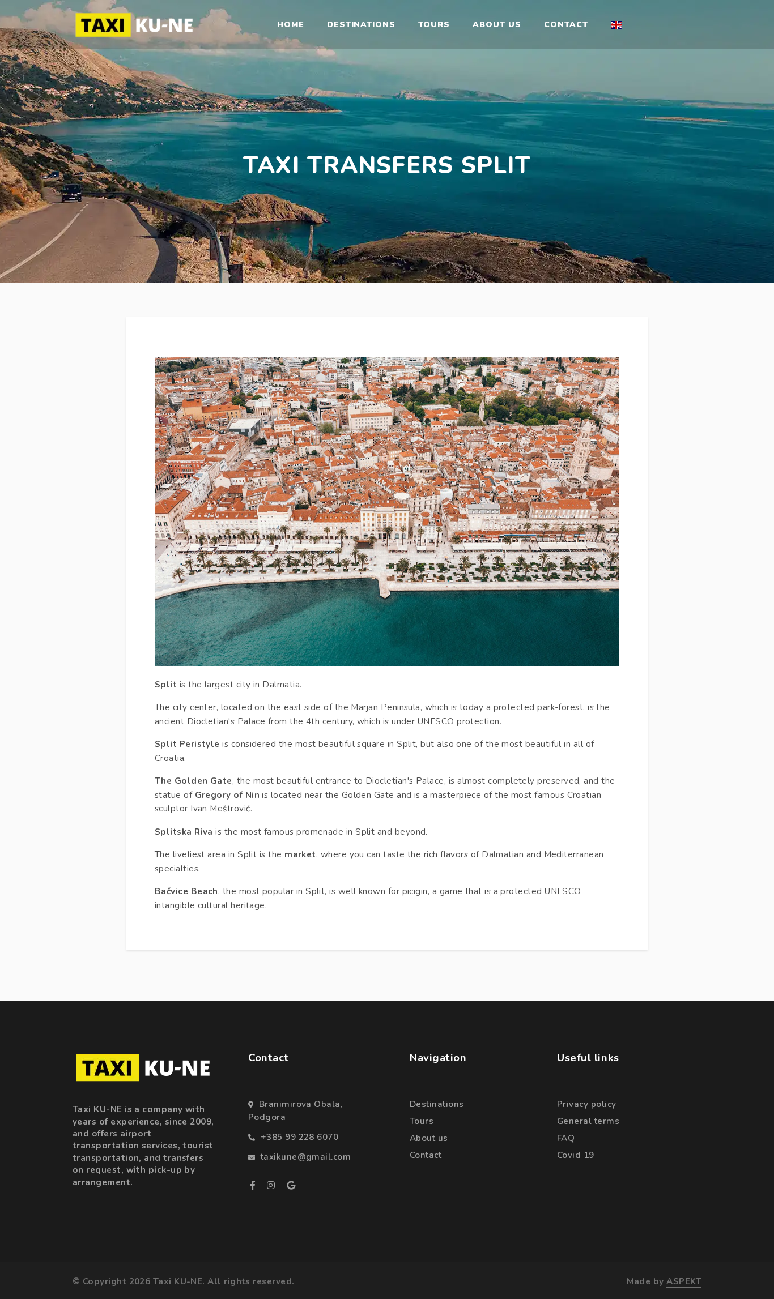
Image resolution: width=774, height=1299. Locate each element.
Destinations (361, 24)
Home (290, 24)
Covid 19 (575, 1155)
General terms (588, 1121)
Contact (566, 24)
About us (497, 24)
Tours (434, 24)
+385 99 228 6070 (299, 1137)
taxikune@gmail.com (306, 1157)
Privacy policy (586, 1104)
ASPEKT (683, 1281)
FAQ (566, 1138)
